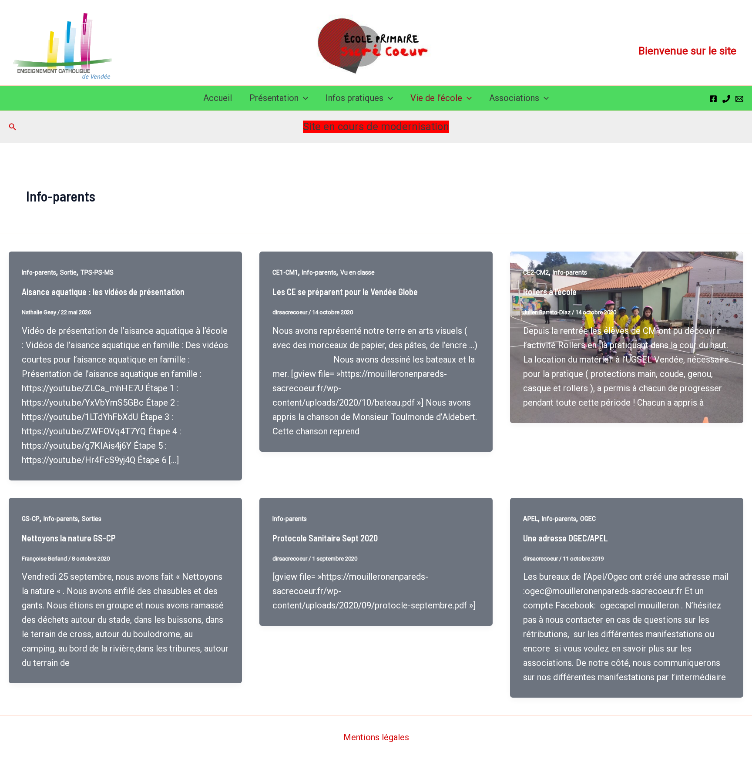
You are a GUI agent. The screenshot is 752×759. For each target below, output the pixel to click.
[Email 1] (739, 99)
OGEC (588, 518)
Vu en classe (357, 272)
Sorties (91, 518)
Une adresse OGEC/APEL (565, 538)
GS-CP (31, 518)
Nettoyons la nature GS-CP (69, 538)
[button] (303, 98)
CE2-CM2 (536, 272)
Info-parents (39, 272)
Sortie (68, 272)
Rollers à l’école (550, 291)
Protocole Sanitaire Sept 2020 (325, 538)
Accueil (217, 98)
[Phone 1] (726, 99)
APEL (530, 518)
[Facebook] (713, 99)
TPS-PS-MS (97, 272)
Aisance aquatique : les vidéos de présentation (103, 291)
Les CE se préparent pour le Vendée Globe (345, 291)
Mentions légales (376, 737)
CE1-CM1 (285, 272)
